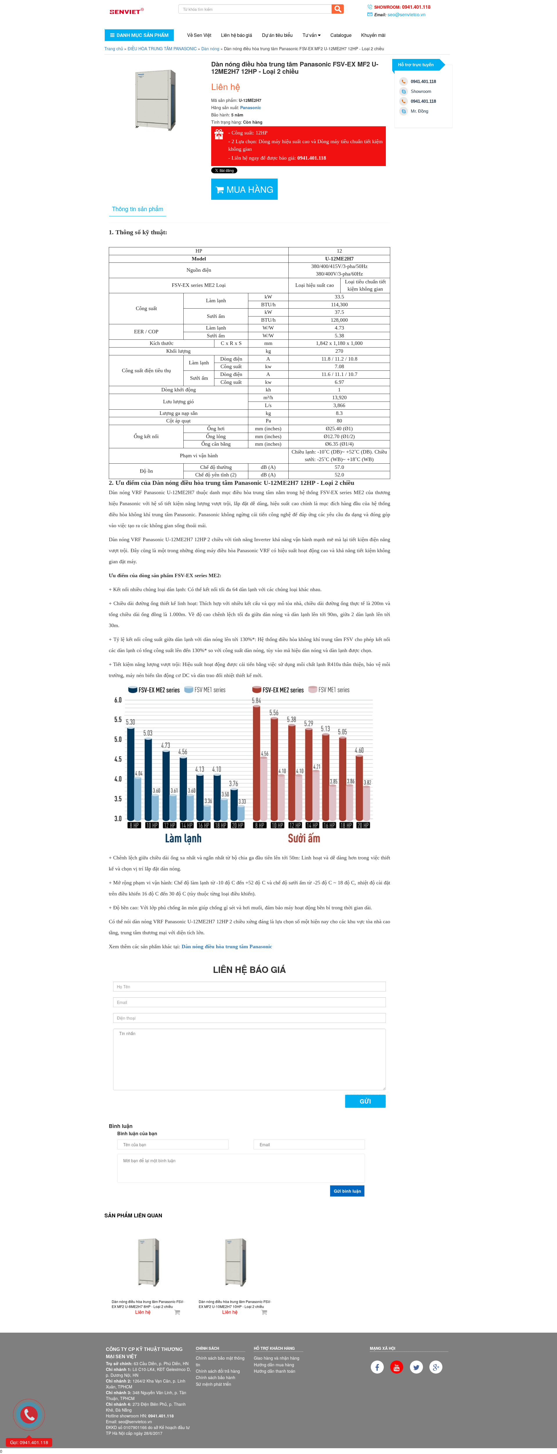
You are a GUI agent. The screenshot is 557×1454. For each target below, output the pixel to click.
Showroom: (402, 6)
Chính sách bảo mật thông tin (220, 1361)
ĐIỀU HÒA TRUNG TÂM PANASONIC (162, 48)
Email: (400, 14)
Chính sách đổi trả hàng (218, 1371)
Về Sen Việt (199, 35)
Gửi (365, 1101)
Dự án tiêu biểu (277, 35)
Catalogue (340, 35)
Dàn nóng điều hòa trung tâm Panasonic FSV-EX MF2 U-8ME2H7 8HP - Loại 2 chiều (148, 1304)
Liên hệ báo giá (236, 35)
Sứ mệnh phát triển (213, 1384)
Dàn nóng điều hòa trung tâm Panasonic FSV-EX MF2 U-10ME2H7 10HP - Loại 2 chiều (235, 1304)
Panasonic (250, 107)
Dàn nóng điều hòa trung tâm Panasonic (227, 946)
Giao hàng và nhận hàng (276, 1358)
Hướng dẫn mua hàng (274, 1364)
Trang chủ (113, 48)
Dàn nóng (210, 48)
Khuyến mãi (373, 35)
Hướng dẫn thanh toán (274, 1371)
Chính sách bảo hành (215, 1377)
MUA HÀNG (250, 189)
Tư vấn (310, 35)
